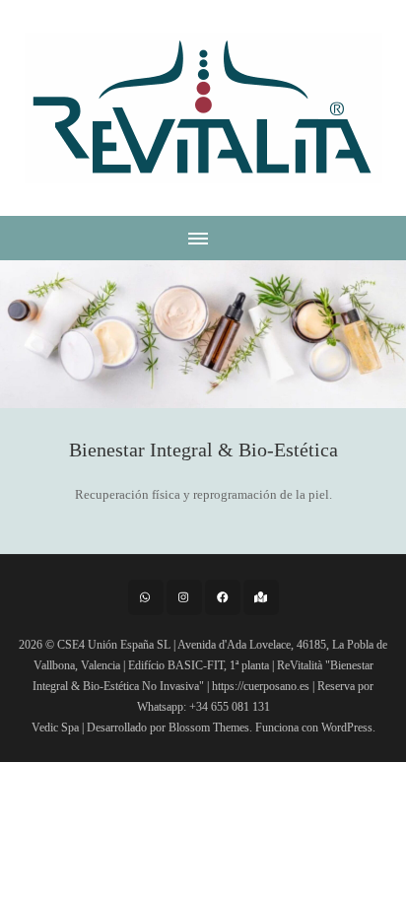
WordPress (346, 727)
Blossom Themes (209, 727)
